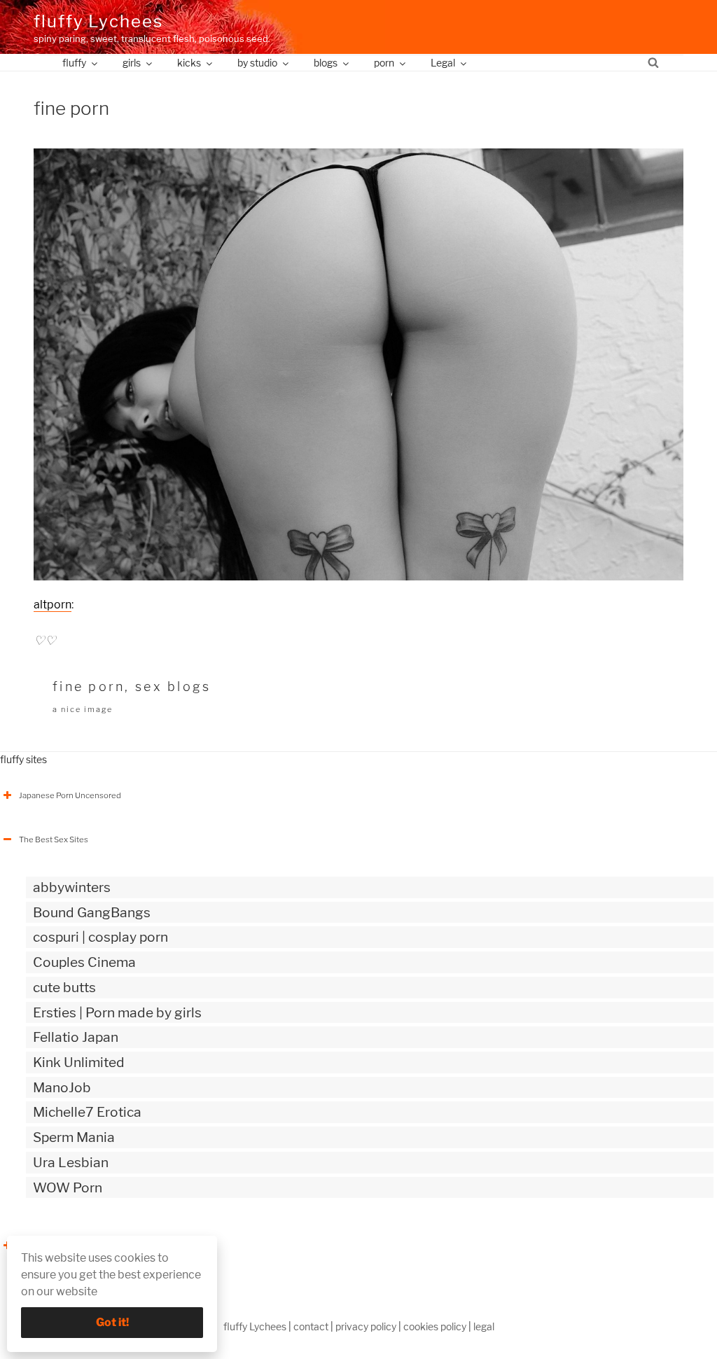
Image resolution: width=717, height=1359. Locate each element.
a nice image (83, 709)
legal (483, 1326)
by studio (257, 63)
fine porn (89, 686)
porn (384, 63)
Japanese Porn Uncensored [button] (70, 795)
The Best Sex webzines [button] (62, 1245)
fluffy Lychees (98, 21)
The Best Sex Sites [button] (53, 839)
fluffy (74, 63)
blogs (325, 63)
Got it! (112, 1322)
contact (310, 1326)
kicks (189, 63)
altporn (52, 604)
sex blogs (173, 686)
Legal (443, 63)
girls (132, 63)
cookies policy (434, 1326)
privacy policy (365, 1326)
